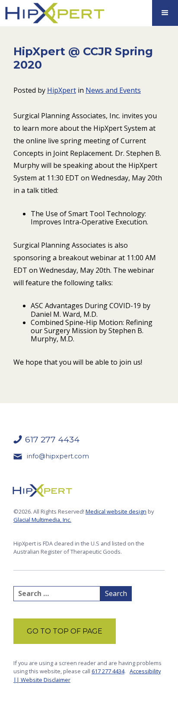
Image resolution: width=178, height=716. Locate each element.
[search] (56, 593)
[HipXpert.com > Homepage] (54, 13)
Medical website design (116, 511)
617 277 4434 (108, 671)
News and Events (113, 90)
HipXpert (61, 90)
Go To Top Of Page (64, 631)
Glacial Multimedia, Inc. (42, 520)
